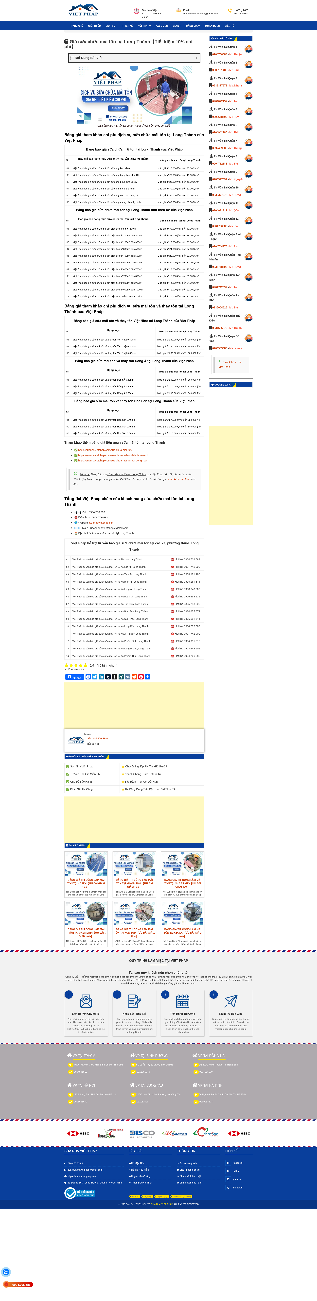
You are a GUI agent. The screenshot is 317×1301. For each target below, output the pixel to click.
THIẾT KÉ (127, 25)
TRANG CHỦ (76, 25)
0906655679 (80, 1101)
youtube (237, 1179)
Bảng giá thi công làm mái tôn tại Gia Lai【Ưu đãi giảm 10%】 (183, 933)
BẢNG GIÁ (192, 25)
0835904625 (219, 307)
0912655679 (143, 1071)
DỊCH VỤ (111, 25)
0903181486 (219, 70)
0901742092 (219, 287)
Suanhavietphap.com (101, 522)
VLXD (176, 25)
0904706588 (219, 54)
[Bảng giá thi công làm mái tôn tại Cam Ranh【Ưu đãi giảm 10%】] (86, 913)
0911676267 (143, 1101)
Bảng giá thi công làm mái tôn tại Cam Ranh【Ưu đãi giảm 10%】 (86, 933)
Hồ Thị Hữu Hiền (140, 1169)
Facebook (238, 1162)
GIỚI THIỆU (94, 25)
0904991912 (219, 210)
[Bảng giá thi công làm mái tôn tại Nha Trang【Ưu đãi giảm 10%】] (182, 864)
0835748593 (219, 267)
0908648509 (219, 117)
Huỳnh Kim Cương (140, 1176)
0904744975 (219, 246)
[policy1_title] (136, 13)
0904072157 (219, 101)
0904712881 (219, 163)
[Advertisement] (134, 707)
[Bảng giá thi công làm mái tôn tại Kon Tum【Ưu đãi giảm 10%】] (134, 913)
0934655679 (219, 328)
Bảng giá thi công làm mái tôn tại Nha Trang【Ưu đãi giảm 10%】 (182, 883)
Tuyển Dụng (162, 1196)
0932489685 (219, 148)
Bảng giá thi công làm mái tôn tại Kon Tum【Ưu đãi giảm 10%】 (134, 933)
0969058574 (206, 1101)
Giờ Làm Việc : (150, 10)
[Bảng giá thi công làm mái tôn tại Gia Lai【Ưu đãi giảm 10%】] (182, 913)
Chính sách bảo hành (191, 1182)
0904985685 (219, 348)
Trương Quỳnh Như (141, 1182)
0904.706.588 (21, 1285)
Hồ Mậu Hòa (137, 1163)
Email (186, 10)
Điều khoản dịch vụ (190, 1169)
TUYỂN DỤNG (212, 25)
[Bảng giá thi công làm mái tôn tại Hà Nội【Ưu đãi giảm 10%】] (86, 864)
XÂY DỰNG (162, 25)
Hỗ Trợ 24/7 (241, 10)
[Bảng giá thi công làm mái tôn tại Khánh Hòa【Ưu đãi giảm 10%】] (134, 864)
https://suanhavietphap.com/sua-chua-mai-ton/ (105, 450)
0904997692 (219, 179)
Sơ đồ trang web (188, 1163)
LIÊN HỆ (229, 25)
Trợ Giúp (147, 1196)
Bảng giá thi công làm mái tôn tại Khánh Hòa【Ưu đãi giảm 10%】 (134, 883)
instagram (238, 1187)
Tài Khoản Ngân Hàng (182, 1196)
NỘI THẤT (143, 25)
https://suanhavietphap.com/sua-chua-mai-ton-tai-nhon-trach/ (113, 455)
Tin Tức (135, 1196)
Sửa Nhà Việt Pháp (98, 738)
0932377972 (219, 85)
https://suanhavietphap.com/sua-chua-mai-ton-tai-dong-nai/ (112, 460)
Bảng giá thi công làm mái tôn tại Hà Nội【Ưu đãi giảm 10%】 (86, 883)
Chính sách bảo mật (190, 1176)
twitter (236, 1171)
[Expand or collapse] (196, 58)
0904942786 (219, 132)
